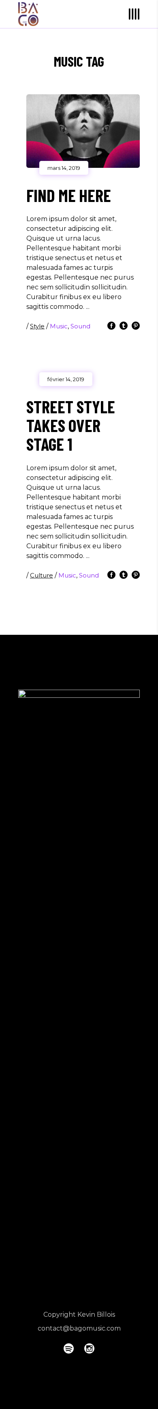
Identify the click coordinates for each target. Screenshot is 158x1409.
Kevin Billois (96, 1314)
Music (59, 326)
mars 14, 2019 (63, 168)
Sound (80, 326)
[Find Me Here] (83, 131)
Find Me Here (68, 195)
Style (37, 326)
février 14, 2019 (65, 379)
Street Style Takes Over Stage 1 (70, 425)
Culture (41, 575)
